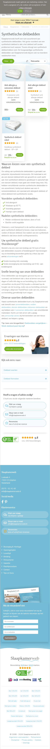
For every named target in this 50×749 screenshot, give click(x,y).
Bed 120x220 (36, 691)
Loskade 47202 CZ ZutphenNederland (9, 480)
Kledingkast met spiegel (35, 711)
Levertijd (7, 553)
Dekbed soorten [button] (10, 370)
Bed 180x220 (36, 696)
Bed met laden (12, 701)
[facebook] (3, 502)
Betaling (6, 556)
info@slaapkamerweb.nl (17, 414)
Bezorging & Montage (12, 546)
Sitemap (26, 743)
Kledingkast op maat (32, 716)
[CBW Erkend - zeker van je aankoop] (10, 439)
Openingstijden (9, 550)
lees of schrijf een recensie (18, 422)
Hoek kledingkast (25, 701)
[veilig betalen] (25, 681)
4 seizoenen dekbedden (24, 310)
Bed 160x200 (13, 696)
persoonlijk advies (12, 315)
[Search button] (47, 15)
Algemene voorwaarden (19, 737)
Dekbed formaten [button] (11, 378)
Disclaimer (15, 740)
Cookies (38, 740)
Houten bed (37, 701)
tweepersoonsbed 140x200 (15, 721)
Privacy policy (27, 740)
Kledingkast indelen (10, 706)
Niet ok (28, 11)
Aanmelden (10, 638)
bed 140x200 (24, 691)
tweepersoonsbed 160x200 (34, 721)
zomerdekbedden (22, 304)
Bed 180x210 (11, 711)
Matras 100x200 (25, 706)
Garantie (6, 563)
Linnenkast (21, 711)
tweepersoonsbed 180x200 (24, 726)
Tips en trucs (8, 573)
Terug (6, 27)
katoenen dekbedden (36, 307)
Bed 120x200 (13, 691)
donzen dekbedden (19, 307)
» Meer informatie (25, 8)
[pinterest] (6, 502)
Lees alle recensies (14, 349)
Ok (21, 11)
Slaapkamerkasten (38, 706)
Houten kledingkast (16, 716)
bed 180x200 (24, 696)
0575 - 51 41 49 (9, 488)
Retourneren (8, 560)
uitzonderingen (13, 256)
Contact (6, 569)
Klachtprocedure (10, 566)
